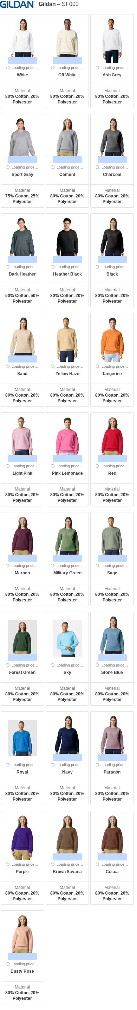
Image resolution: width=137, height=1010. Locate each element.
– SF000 (59, 4)
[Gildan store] (19, 4)
